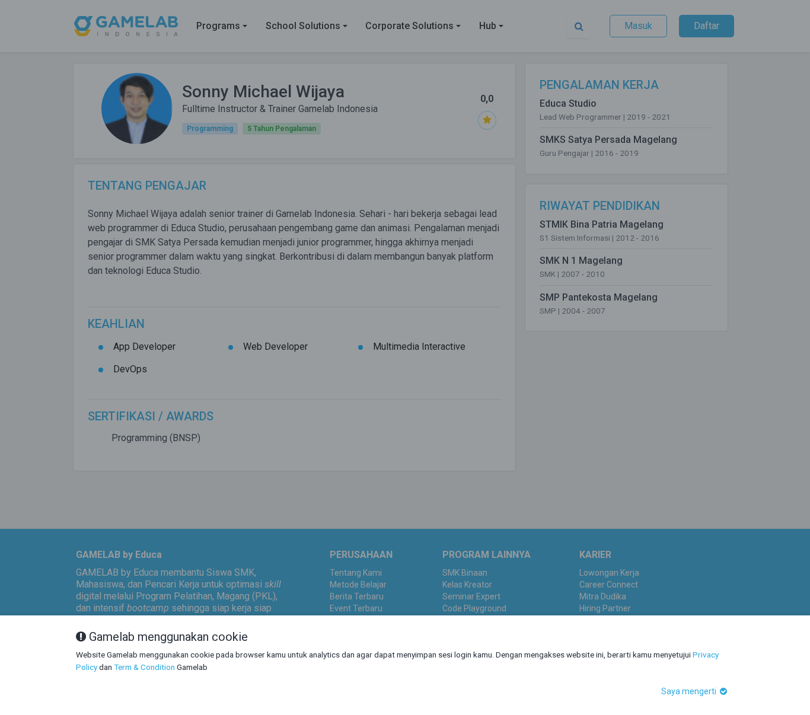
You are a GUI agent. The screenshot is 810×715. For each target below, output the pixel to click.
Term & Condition (144, 667)
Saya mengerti (689, 691)
